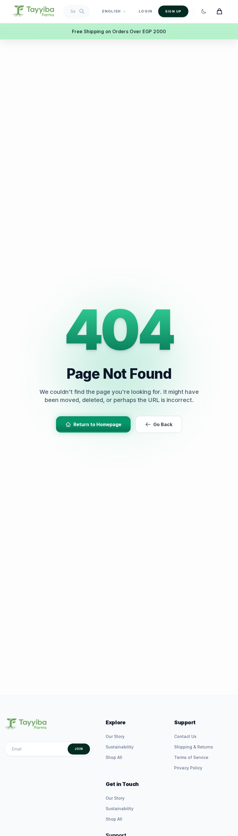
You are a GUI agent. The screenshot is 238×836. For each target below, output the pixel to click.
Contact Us (185, 736)
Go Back (162, 424)
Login (145, 11)
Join (79, 748)
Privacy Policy (188, 767)
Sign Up (173, 11)
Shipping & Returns (193, 746)
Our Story (115, 736)
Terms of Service (191, 757)
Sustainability (120, 746)
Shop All (114, 757)
